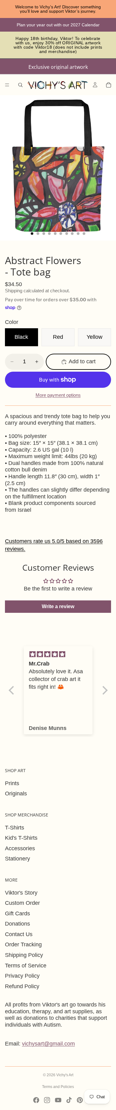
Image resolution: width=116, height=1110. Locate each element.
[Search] (20, 85)
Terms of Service (25, 965)
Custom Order (22, 903)
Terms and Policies (58, 1087)
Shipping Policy (24, 955)
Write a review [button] (58, 606)
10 (84, 234)
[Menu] (7, 85)
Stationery (17, 859)
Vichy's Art (64, 1075)
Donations (17, 924)
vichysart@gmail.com (48, 1044)
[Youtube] (58, 1100)
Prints (12, 783)
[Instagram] (47, 1100)
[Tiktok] (69, 1100)
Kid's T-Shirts (21, 838)
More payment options (58, 395)
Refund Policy (22, 986)
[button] (12, 690)
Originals (16, 793)
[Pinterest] (80, 1100)
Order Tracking (23, 944)
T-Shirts (14, 828)
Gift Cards (17, 913)
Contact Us (18, 934)
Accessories (20, 848)
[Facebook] (36, 1100)
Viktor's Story (21, 893)
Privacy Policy (22, 976)
